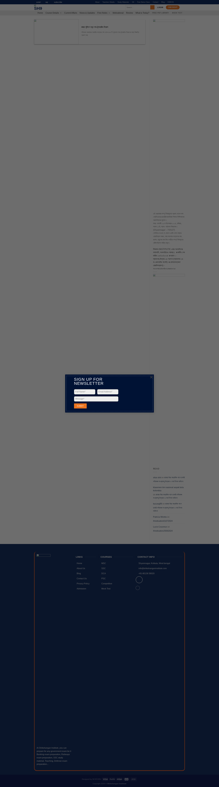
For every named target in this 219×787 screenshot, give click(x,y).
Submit (80, 406)
